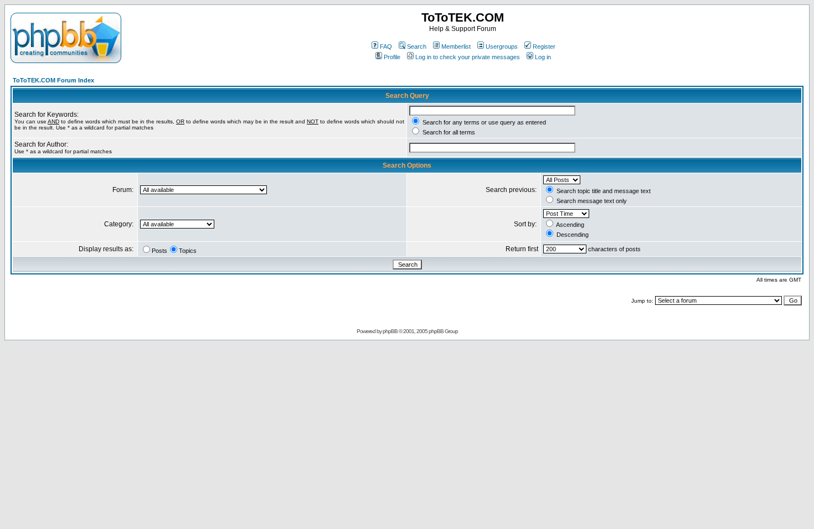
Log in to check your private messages (467, 57)
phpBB (390, 331)
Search (416, 46)
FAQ (386, 46)
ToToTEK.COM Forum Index (53, 80)
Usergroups (502, 46)
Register (544, 46)
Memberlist (456, 46)
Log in (543, 57)
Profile (392, 57)
